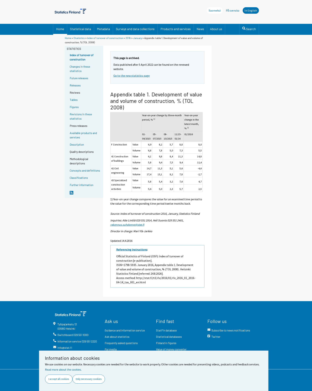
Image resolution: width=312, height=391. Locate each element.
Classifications (79, 177)
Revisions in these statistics (81, 116)
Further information (81, 185)
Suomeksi (215, 10)
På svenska (232, 10)
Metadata (103, 29)
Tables (74, 99)
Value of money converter (171, 349)
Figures (74, 107)
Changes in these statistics (80, 69)
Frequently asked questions (121, 343)
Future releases (79, 78)
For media (111, 349)
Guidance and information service (125, 330)
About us (216, 29)
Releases (75, 85)
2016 (128, 38)
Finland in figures (166, 343)
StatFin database (166, 330)
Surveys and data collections (135, 29)
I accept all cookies (58, 379)
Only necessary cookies (89, 379)
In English (250, 10)
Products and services (176, 29)
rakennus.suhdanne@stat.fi (127, 224)
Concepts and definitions (85, 170)
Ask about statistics (117, 336)
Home (60, 29)
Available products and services (83, 135)
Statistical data (80, 29)
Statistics (79, 38)
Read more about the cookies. (63, 369)
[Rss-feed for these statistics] (85, 194)
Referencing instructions (131, 249)
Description (77, 144)
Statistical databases (169, 336)
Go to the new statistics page (131, 75)
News (200, 29)
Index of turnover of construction (105, 38)
